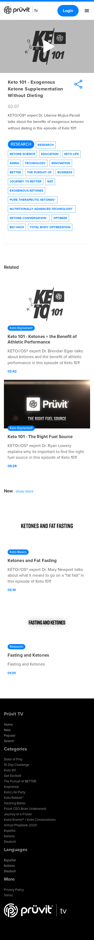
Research (21, 144)
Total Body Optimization (50, 227)
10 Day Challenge (16, 765)
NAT (50, 181)
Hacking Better (15, 803)
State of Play (13, 759)
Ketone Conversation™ (29, 218)
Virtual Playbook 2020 (20, 825)
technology (35, 163)
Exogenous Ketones (26, 190)
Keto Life (71, 154)
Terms (8, 895)
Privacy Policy (14, 890)
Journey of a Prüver (18, 814)
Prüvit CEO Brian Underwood (25, 809)
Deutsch (10, 842)
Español (9, 831)
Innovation (60, 163)
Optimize (60, 218)
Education (49, 154)
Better (15, 172)
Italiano (9, 836)
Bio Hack (17, 227)
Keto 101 (10, 770)
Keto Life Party (14, 792)
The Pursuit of (39, 172)
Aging (14, 163)
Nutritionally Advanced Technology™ (42, 209)
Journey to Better (26, 181)
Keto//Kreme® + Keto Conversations (30, 820)
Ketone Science (22, 154)
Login (68, 10)
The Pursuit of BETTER (20, 781)
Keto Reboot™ (14, 798)
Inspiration (11, 787)
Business (64, 172)
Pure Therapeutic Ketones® (33, 200)
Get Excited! (12, 776)
